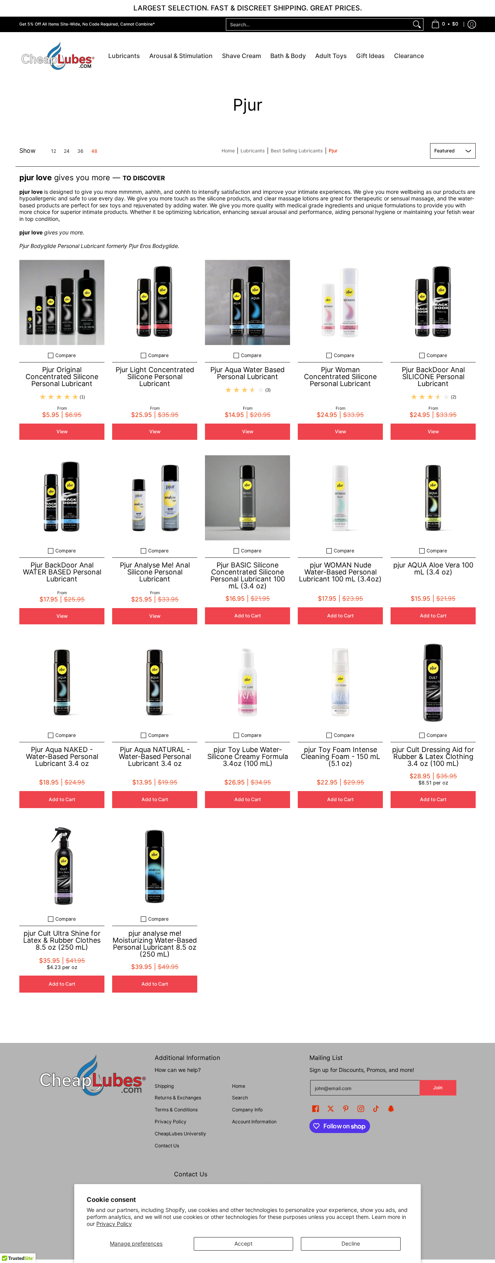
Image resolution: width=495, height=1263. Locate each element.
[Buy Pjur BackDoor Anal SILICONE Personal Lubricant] (433, 302)
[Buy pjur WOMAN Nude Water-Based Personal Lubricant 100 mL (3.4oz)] (340, 497)
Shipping (164, 1086)
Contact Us (167, 1145)
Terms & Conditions (176, 1110)
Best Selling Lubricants (297, 151)
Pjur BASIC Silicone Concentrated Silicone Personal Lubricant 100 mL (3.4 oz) (247, 575)
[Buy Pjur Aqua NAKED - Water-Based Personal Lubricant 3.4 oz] (61, 682)
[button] (315, 1108)
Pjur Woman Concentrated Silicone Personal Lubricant (340, 377)
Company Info (247, 1110)
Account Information (254, 1122)
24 (67, 151)
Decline (350, 1243)
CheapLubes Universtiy (180, 1134)
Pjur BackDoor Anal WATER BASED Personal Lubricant (62, 572)
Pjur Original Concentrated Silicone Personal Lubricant (62, 377)
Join (437, 1087)
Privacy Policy (114, 1223)
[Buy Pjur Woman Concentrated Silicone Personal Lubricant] (340, 302)
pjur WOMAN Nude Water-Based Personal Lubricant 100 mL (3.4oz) (340, 572)
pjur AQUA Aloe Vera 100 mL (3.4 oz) (433, 568)
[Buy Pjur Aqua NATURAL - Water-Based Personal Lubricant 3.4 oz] (154, 682)
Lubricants (253, 151)
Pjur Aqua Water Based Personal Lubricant (247, 373)
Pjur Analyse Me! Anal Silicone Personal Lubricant (155, 572)
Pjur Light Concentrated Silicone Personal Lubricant (155, 377)
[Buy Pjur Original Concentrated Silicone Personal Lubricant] (61, 302)
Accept (243, 1243)
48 (94, 151)
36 (80, 151)
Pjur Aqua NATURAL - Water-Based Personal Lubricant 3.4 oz (155, 756)
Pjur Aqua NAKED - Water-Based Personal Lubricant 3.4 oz (62, 756)
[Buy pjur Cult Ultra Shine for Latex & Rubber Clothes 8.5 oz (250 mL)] (61, 866)
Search (240, 1098)
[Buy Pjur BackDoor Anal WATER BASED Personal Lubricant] (61, 497)
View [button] (62, 431)
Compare (65, 355)
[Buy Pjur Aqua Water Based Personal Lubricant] (247, 302)
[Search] (417, 24)
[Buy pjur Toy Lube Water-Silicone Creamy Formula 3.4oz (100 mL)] (247, 682)
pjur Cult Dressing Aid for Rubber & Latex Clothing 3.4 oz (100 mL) (433, 756)
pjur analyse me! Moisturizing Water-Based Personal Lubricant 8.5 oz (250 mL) (155, 943)
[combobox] (318, 24)
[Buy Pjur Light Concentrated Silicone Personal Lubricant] (154, 302)
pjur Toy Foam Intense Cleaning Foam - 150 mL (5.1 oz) (340, 756)
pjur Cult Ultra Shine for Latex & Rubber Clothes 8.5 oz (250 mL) (62, 940)
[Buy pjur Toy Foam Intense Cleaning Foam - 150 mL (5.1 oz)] (340, 682)
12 (53, 151)
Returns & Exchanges (178, 1098)
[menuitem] (444, 24)
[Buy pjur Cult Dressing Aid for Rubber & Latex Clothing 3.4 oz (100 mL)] (433, 682)
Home (228, 151)
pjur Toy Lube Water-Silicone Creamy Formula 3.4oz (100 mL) (247, 756)
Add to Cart (247, 616)
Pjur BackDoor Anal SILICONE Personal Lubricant (433, 377)
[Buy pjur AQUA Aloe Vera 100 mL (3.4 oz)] (433, 497)
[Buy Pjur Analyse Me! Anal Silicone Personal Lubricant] (154, 497)
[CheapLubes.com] (58, 56)
